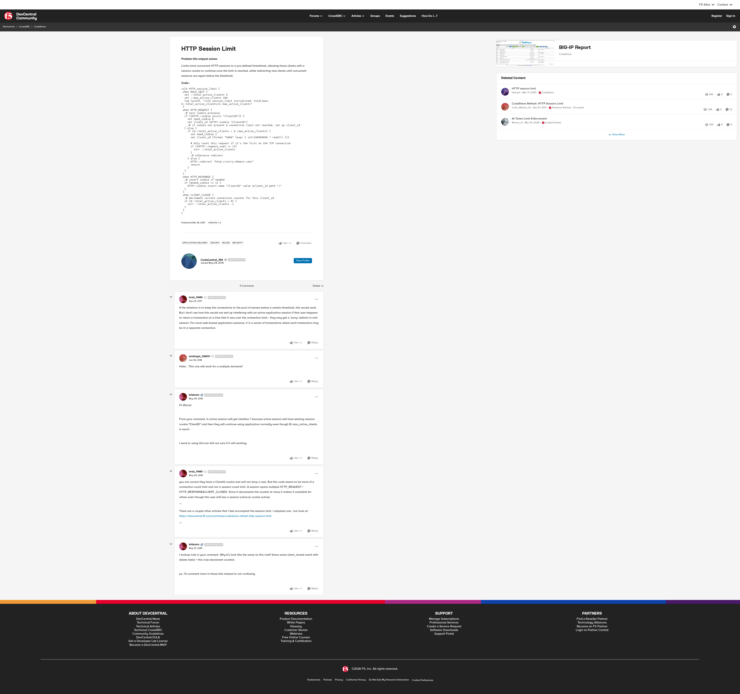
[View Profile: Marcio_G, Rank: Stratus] (505, 139)
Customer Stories (296, 630)
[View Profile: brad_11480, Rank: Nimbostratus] (183, 299)
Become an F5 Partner (592, 626)
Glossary (296, 626)
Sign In (730, 16)
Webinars (296, 634)
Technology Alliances (592, 622)
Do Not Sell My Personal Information (389, 679)
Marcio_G (517, 140)
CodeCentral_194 (212, 260)
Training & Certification (296, 641)
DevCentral (9, 26)
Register (716, 16)
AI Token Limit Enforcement (529, 136)
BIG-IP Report (575, 47)
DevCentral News (148, 619)
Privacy (339, 679)
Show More (618, 156)
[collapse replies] (171, 297)
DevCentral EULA (148, 637)
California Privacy (356, 679)
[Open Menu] (734, 26)
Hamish (516, 101)
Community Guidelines (148, 634)
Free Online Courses (296, 637)
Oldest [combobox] (318, 286)
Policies (327, 679)
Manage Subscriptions (444, 619)
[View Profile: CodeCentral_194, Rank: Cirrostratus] (189, 261)
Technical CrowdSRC (148, 630)
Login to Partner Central (592, 630)
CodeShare (40, 26)
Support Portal (444, 634)
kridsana (194, 394)
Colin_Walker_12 (521, 121)
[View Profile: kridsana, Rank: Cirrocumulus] (183, 397)
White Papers (296, 622)
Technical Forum (148, 622)
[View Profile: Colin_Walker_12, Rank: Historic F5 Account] (505, 120)
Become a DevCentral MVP (148, 645)
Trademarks (313, 679)
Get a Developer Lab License (148, 641)
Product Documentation (296, 619)
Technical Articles (148, 626)
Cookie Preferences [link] (422, 680)
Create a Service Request (444, 626)
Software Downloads (444, 630)
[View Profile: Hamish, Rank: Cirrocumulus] (505, 101)
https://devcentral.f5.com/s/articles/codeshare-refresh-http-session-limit (225, 516)
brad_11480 (196, 297)
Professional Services (444, 622)
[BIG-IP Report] (525, 58)
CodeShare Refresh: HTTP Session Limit (537, 117)
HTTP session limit (524, 97)
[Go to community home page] (20, 16)
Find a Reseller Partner (592, 619)
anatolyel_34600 (199, 356)
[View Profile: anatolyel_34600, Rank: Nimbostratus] (183, 358)
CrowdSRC (24, 26)
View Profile (302, 260)
